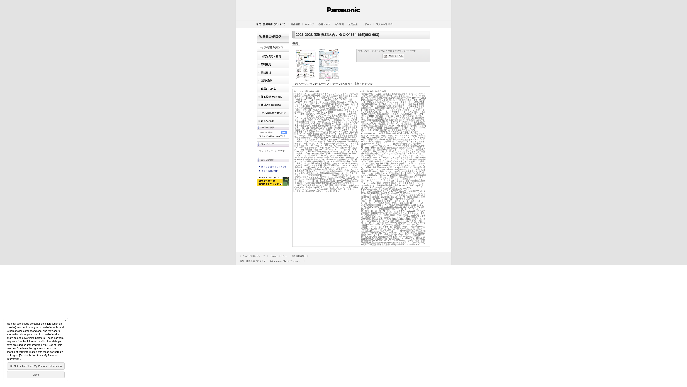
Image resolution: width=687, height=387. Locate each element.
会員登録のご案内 (269, 171)
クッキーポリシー (278, 256)
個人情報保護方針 (300, 256)
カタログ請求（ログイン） (274, 167)
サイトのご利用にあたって (252, 256)
